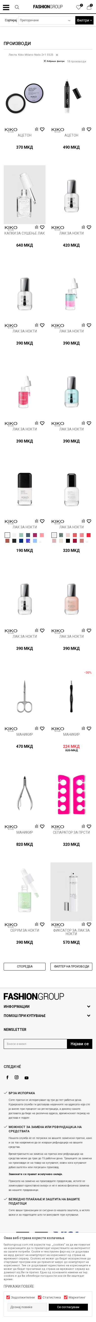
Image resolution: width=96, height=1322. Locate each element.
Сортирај (11, 20)
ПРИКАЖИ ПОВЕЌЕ (19, 1286)
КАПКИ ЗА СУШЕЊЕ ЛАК (24, 233)
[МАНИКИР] (25, 695)
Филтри (83, 20)
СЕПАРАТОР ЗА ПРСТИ (71, 832)
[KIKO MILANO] (11, 130)
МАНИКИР (24, 734)
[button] (17, 7)
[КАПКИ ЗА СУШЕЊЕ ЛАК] (25, 194)
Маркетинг (77, 1297)
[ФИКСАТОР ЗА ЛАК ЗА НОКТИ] (71, 891)
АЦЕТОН (25, 135)
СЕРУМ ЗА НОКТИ (24, 930)
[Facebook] (7, 1077)
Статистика (52, 1297)
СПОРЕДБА (24, 966)
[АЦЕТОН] (25, 96)
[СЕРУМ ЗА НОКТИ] (25, 891)
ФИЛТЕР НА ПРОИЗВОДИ (71, 966)
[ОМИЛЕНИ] (81, 8)
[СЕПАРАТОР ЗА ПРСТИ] (71, 793)
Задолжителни (23, 1297)
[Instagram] (16, 1077)
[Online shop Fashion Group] (48, 7)
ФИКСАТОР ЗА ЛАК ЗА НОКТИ (71, 932)
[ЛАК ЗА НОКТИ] (71, 194)
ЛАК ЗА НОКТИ (71, 233)
